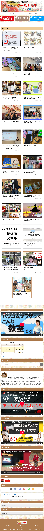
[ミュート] (39, 335)
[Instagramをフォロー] (20, 489)
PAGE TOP (42, 514)
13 (16, 349)
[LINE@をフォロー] (29, 489)
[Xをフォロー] (11, 489)
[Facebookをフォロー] (15, 489)
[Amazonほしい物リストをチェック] (33, 489)
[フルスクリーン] (41, 335)
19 (12, 350)
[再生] (2, 335)
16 (3, 350)
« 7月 (2, 356)
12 (12, 349)
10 (6, 349)
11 (9, 349)
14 (19, 349)
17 (6, 350)
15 (22, 349)
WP (22, 527)
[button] (41, 364)
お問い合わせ (22, 525)
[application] (22, 324)
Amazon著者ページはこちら (9, 494)
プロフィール (8, 525)
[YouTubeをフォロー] (24, 489)
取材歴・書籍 (36, 525)
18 (9, 350)
